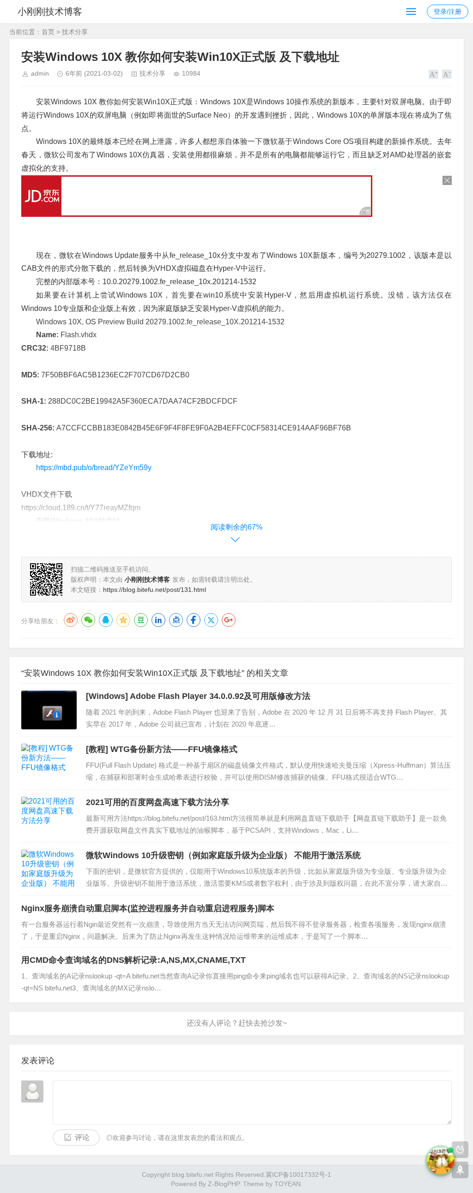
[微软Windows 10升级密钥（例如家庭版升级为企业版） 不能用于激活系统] (49, 869)
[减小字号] (447, 74)
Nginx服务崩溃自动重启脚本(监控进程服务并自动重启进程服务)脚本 (147, 908)
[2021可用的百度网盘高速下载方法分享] (49, 816)
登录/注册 (447, 11)
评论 (82, 1137)
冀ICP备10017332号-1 (298, 1174)
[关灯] (460, 1149)
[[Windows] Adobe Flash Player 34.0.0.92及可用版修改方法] (49, 710)
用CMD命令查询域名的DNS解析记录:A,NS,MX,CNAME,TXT (133, 960)
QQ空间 (123, 620)
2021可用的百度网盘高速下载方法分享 (157, 802)
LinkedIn (158, 620)
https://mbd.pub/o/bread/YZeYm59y (94, 467)
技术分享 (75, 32)
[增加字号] (433, 74)
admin (40, 73)
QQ (106, 620)
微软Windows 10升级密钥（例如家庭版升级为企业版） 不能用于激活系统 (223, 855)
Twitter (211, 620)
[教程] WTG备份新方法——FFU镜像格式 (161, 749)
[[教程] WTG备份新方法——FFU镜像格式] (49, 763)
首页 (48, 32)
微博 (71, 620)
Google (229, 620)
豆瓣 (141, 620)
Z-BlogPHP (223, 1183)
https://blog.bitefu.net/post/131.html (154, 589)
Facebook (193, 620)
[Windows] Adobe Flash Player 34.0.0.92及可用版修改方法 (198, 696)
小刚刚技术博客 (50, 11)
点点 (176, 620)
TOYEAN (287, 1183)
